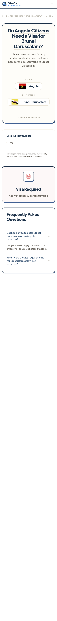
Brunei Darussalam (34, 16)
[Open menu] (52, 4)
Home (4, 16)
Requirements (16, 16)
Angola (49, 16)
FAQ (11, 142)
